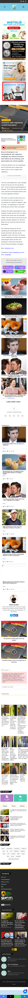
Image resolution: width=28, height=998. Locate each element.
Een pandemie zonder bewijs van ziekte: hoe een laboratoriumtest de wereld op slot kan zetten (18, 824)
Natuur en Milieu (10, 104)
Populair (5, 806)
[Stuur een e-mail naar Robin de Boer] (11, 616)
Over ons (3, 877)
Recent (14, 806)
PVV (8, 853)
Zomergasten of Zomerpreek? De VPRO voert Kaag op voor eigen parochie (17, 837)
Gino (9, 957)
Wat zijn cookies (5, 881)
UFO (8, 856)
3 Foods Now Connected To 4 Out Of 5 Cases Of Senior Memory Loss (14, 316)
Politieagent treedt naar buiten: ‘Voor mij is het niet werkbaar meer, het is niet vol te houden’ (13, 722)
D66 (4, 851)
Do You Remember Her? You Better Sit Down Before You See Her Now (14, 396)
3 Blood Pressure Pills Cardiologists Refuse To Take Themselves (14, 336)
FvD (11, 851)
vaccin (12, 856)
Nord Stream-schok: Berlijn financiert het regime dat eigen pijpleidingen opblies (13, 754)
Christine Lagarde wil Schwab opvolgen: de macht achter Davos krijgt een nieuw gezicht (17, 830)
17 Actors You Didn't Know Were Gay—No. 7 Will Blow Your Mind (14, 376)
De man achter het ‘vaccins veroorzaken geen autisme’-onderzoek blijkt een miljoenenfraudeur (16, 818)
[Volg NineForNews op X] (8, 271)
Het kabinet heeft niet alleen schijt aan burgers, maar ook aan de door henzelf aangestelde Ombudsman (5, 754)
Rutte (18, 853)
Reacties (22, 806)
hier (11, 678)
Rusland (13, 853)
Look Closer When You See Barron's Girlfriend (14, 356)
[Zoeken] (23, 7)
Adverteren (4, 884)
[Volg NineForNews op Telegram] (20, 267)
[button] (8, 267)
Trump (23, 853)
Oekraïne (23, 851)
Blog (2, 886)
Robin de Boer (7, 128)
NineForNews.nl (11, 398)
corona (2, 848)
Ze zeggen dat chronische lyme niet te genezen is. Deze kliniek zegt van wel (18, 810)
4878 (9, 971)
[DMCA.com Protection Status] (14, 905)
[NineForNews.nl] (13, 7)
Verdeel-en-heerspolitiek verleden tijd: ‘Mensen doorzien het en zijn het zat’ (5, 721)
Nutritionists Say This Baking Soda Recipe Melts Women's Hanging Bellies (14, 296)
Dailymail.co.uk (9, 248)
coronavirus (16, 848)
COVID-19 (24, 848)
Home (3, 104)
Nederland (16, 851)
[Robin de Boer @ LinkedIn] (14, 616)
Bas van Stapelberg (13, 964)
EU (7, 851)
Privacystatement (5, 879)
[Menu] (4, 7)
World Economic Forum (14, 859)
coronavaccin (9, 848)
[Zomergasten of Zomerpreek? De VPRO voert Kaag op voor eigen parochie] (4, 838)
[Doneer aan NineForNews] (20, 271)
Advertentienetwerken (6, 889)
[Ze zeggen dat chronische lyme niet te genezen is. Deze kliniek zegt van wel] (4, 812)
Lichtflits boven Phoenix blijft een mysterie (22, 778)
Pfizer (4, 853)
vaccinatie (18, 856)
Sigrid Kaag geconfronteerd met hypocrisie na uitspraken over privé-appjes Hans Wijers (14, 779)
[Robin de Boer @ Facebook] (17, 616)
